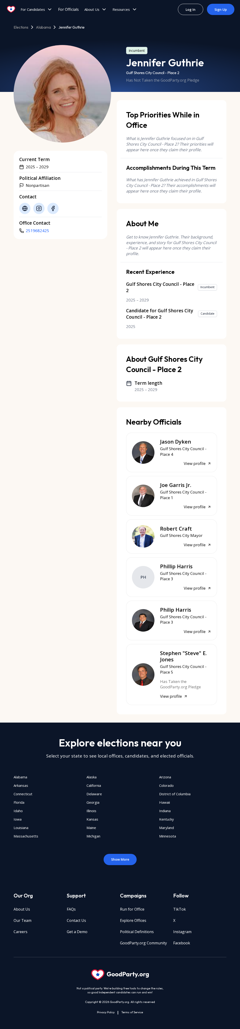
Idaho (18, 810)
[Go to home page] (11, 9)
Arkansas (21, 785)
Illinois (91, 810)
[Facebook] (53, 208)
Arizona (165, 777)
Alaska (91, 777)
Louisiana (21, 827)
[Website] (24, 208)
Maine (91, 827)
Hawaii (164, 802)
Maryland (166, 827)
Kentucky (166, 819)
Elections (21, 27)
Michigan (93, 836)
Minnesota (167, 836)
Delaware (94, 794)
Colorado (166, 785)
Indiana (165, 810)
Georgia (92, 802)
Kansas (92, 819)
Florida (19, 802)
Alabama (43, 27)
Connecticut (23, 794)
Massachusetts (26, 836)
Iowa (18, 819)
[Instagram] (39, 208)
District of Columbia (175, 794)
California (93, 785)
